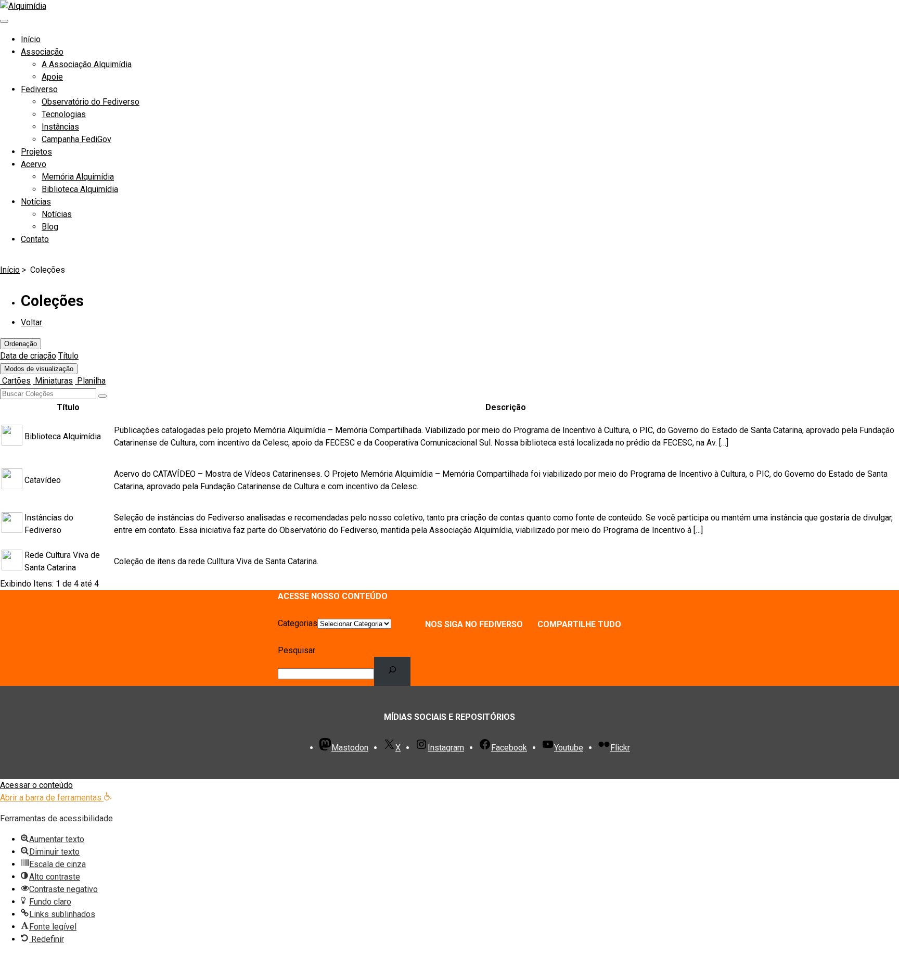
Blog (50, 227)
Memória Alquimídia (78, 177)
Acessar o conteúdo (36, 785)
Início (31, 39)
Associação (42, 52)
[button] (56, 798)
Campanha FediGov (76, 139)
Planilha (90, 381)
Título (68, 356)
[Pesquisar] (392, 671)
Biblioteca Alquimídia (80, 189)
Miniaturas (53, 381)
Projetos (36, 152)
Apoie (52, 77)
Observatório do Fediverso (90, 102)
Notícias (36, 202)
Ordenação (20, 344)
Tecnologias (64, 114)
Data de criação (28, 356)
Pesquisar (296, 650)
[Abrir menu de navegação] (4, 21)
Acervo (33, 164)
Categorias (297, 623)
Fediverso (39, 89)
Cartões (15, 381)
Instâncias (60, 127)
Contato (35, 239)
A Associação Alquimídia (87, 64)
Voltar (31, 322)
